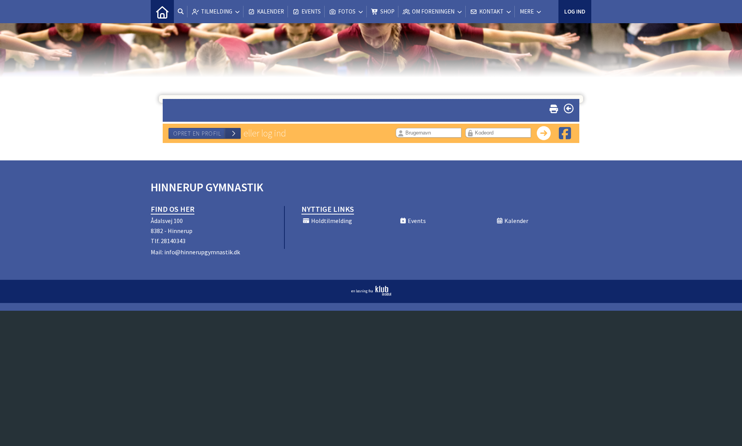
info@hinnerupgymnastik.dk (202, 252)
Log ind (574, 11)
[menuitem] (162, 11)
